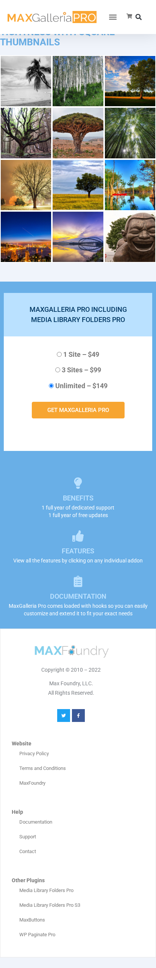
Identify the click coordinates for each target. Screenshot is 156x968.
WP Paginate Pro (37, 934)
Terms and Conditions (42, 768)
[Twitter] (63, 715)
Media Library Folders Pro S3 (49, 905)
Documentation (35, 822)
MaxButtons (32, 920)
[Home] (52, 17)
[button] (113, 17)
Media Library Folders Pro (46, 890)
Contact (27, 851)
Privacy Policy (34, 753)
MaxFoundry (32, 783)
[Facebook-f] (78, 715)
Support (27, 836)
